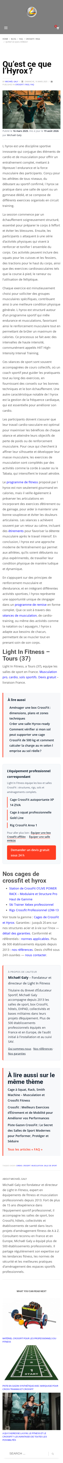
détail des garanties (16, 933)
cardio (13, 677)
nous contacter (35, 955)
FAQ (32, 84)
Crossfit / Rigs (22, 84)
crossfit (27, 1165)
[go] (52, 1453)
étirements (16, 531)
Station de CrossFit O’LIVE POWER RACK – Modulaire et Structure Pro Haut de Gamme (33, 893)
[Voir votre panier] (57, 28)
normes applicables (35, 939)
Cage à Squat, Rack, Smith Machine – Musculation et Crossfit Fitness (26, 1095)
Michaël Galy (12, 81)
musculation (37, 1165)
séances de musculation (20, 615)
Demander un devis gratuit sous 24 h (30, 852)
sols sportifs (28, 677)
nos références (22, 950)
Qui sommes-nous (19, 1049)
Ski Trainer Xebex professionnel (31, 905)
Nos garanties (17, 1053)
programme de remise (31, 605)
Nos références (43, 1049)
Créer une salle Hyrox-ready (29, 724)
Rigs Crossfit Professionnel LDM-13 (34, 910)
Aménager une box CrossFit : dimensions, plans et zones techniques (30, 713)
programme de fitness (22, 482)
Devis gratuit (47, 677)
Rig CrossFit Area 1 (23, 825)
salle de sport (50, 1165)
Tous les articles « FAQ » (25, 1149)
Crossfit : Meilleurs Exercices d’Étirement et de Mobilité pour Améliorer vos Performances (30, 1112)
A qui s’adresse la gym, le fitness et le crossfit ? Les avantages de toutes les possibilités (25, 1436)
